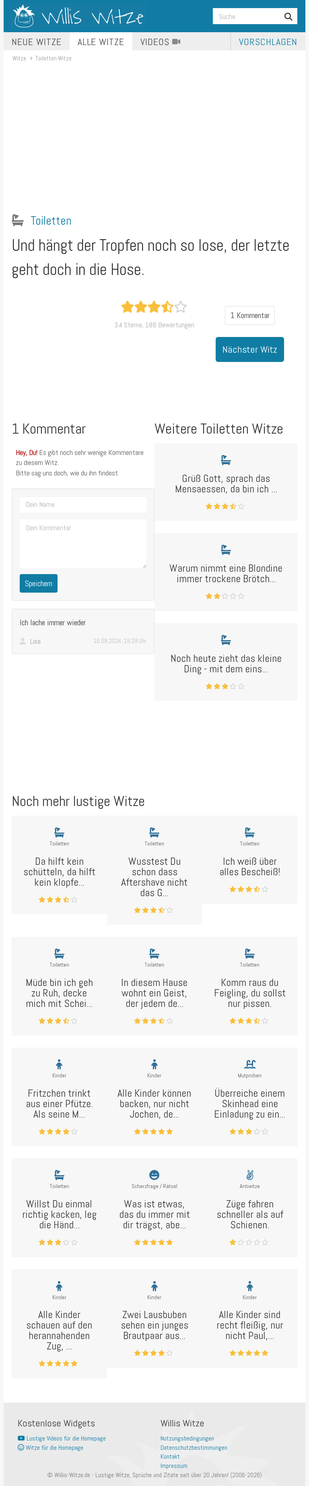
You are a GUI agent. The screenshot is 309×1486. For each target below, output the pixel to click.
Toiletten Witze (53, 58)
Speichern (38, 583)
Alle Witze (101, 41)
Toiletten (51, 220)
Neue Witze (37, 41)
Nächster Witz (249, 349)
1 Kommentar (250, 315)
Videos (156, 41)
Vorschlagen (268, 41)
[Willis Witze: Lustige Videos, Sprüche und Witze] (78, 16)
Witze (19, 58)
